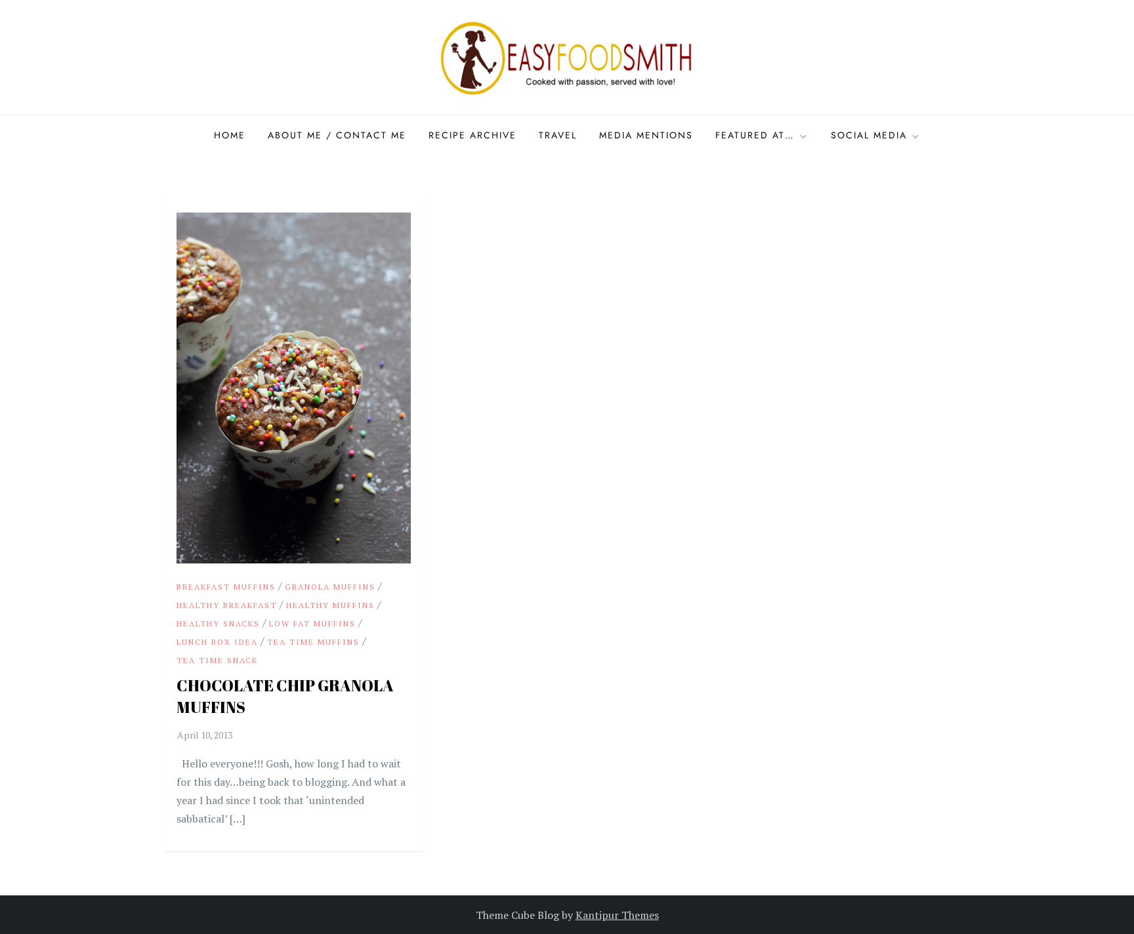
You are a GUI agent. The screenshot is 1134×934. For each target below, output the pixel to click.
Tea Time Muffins (313, 642)
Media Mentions (646, 135)
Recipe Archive (472, 135)
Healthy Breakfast (227, 605)
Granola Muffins (330, 587)
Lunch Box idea (217, 642)
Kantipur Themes (617, 915)
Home (229, 135)
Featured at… (755, 135)
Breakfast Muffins (226, 587)
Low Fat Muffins (312, 623)
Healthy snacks (218, 623)
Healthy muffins (330, 605)
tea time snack (217, 660)
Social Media (869, 135)
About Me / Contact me (337, 135)
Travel (558, 135)
